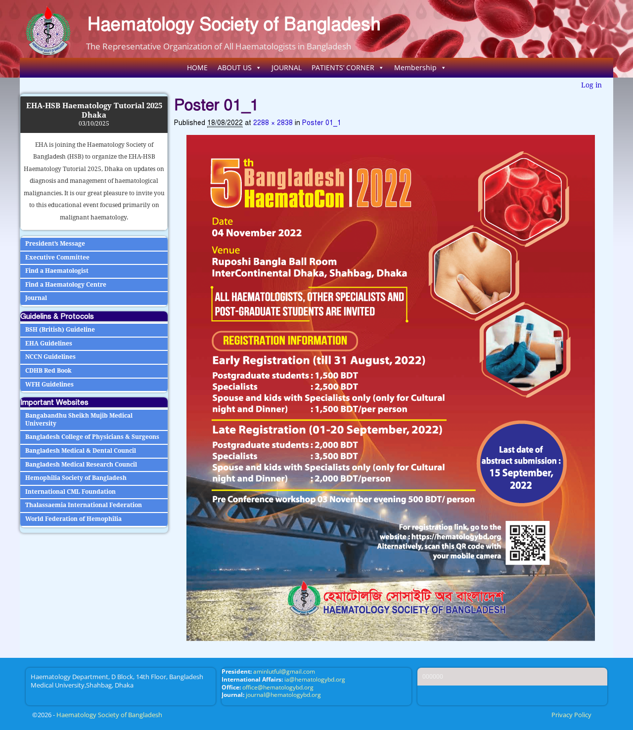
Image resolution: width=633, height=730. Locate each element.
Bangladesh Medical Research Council (81, 464)
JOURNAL (286, 67)
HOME (197, 67)
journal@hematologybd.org (283, 694)
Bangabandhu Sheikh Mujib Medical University (79, 419)
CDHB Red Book (48, 370)
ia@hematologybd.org (314, 679)
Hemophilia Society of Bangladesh (76, 477)
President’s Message (55, 243)
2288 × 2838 (273, 123)
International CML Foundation (70, 491)
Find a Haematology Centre (65, 284)
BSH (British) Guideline (60, 329)
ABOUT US (235, 67)
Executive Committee (57, 257)
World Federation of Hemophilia (73, 518)
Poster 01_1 (321, 123)
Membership (415, 67)
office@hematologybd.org (278, 687)
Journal (36, 298)
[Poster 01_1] (390, 388)
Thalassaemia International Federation (83, 505)
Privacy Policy (571, 714)
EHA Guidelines (48, 343)
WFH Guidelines (49, 384)
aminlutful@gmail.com (284, 671)
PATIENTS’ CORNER (343, 67)
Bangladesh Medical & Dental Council (80, 450)
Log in (591, 85)
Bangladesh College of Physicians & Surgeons (92, 436)
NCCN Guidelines (50, 356)
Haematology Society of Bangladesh (234, 24)
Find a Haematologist (57, 270)
